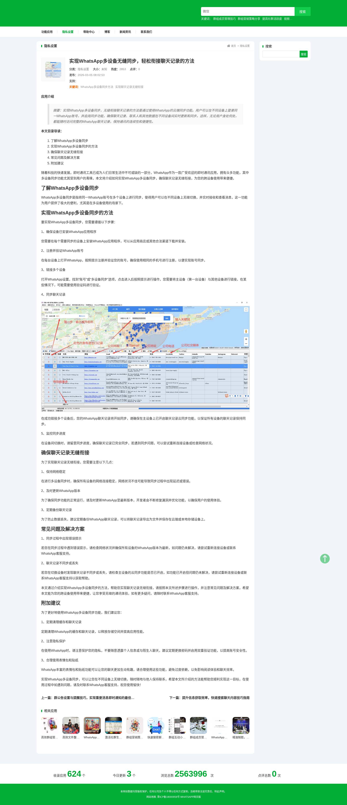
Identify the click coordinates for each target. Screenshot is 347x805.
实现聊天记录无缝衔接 (129, 86)
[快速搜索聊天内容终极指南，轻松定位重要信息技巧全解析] (155, 725)
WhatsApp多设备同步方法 (97, 86)
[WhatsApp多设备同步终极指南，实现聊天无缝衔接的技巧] (219, 725)
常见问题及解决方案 (65, 157)
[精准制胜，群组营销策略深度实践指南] (241, 725)
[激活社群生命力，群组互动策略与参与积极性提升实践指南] (113, 725)
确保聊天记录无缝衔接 (67, 152)
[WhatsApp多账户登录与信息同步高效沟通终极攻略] (92, 725)
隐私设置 (67, 31)
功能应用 (47, 31)
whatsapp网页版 (190, 797)
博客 (107, 31)
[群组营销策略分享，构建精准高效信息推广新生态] (134, 725)
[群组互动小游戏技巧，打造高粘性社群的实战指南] (177, 725)
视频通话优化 (292, 18)
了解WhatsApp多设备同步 (69, 140)
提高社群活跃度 (272, 18)
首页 (233, 46)
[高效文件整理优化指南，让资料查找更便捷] (71, 725)
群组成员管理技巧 (224, 18)
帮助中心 (89, 31)
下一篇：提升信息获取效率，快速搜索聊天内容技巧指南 (209, 698)
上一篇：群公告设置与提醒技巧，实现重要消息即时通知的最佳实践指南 (92, 698)
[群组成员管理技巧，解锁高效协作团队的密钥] (198, 725)
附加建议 (57, 163)
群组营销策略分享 (249, 18)
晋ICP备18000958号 (168, 797)
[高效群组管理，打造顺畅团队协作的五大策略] (49, 725)
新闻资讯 (125, 31)
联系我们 (146, 31)
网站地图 (151, 797)
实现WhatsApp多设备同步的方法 (74, 146)
